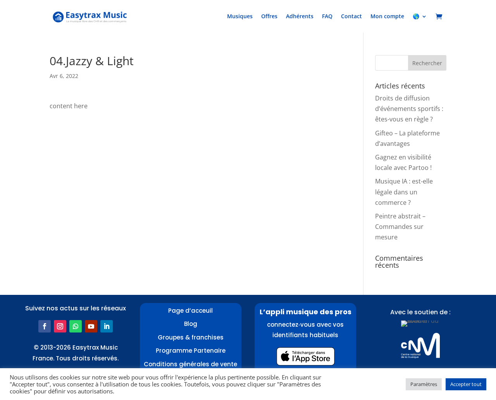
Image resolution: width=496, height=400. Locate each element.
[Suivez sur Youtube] (91, 326)
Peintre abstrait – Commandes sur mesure (400, 226)
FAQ (327, 16)
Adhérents (299, 16)
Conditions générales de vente (190, 364)
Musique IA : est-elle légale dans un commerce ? (404, 191)
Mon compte (387, 16)
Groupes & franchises (191, 337)
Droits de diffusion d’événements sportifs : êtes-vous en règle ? (409, 108)
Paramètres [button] (423, 384)
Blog (190, 324)
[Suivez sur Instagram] (60, 326)
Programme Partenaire (191, 350)
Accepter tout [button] (466, 384)
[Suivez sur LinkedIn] (106, 326)
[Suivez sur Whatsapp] (75, 326)
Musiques (240, 16)
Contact (351, 16)
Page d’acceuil (190, 310)
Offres (269, 16)
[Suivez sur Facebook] (44, 326)
